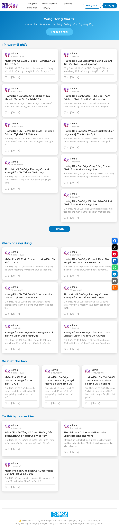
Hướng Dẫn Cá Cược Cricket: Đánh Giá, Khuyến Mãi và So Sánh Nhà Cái (60, 380)
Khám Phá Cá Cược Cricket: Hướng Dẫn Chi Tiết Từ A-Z (18, 380)
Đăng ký (46, 7)
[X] (115, 247)
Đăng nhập (32, 7)
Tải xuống (67, 3)
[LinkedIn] (115, 261)
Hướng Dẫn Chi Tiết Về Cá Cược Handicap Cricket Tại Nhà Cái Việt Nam (100, 380)
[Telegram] (115, 274)
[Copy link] (115, 287)
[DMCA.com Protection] (59, 514)
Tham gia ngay (59, 31)
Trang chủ (32, 3)
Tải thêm (59, 228)
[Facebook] (115, 241)
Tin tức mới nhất (49, 3)
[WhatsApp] (115, 267)
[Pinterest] (115, 254)
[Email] (115, 281)
